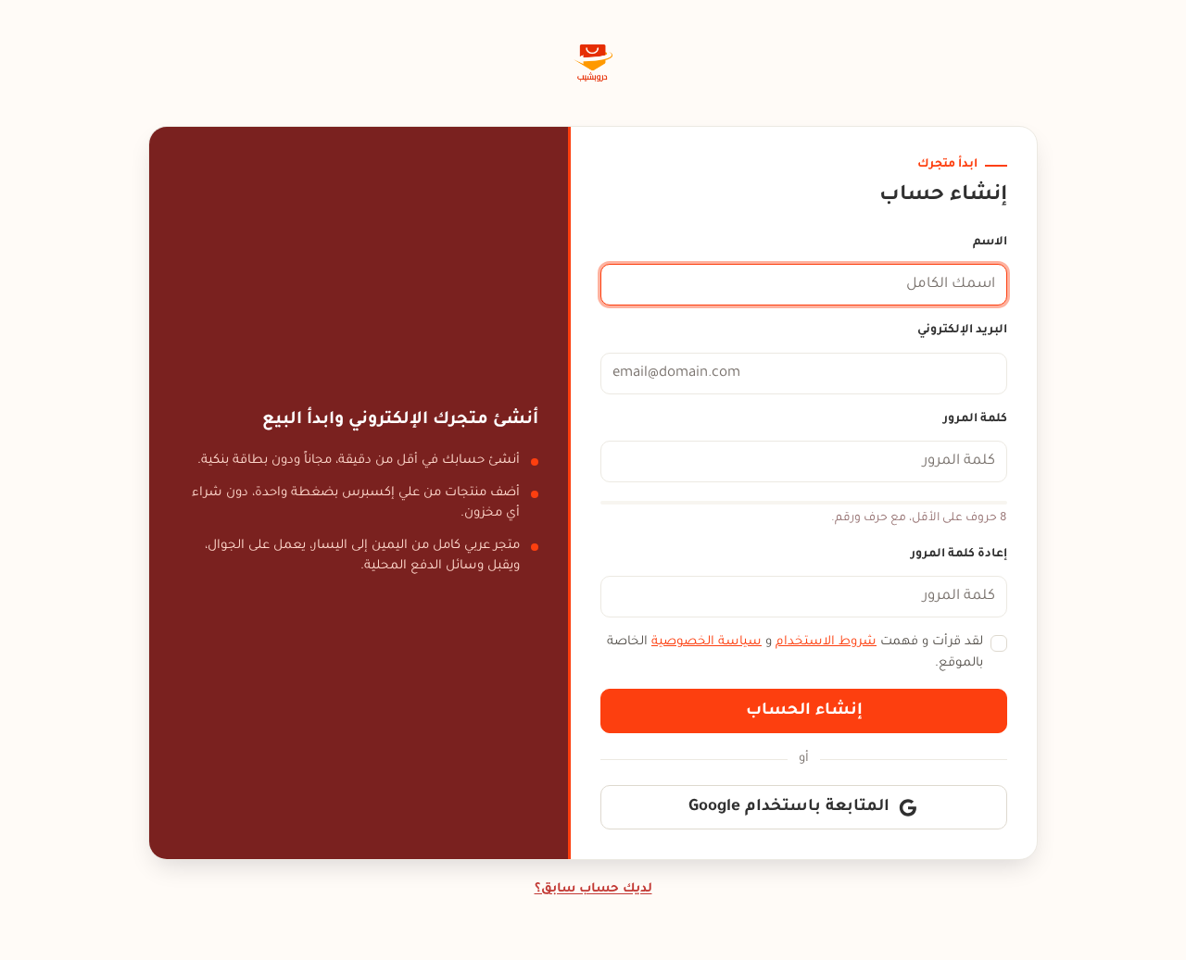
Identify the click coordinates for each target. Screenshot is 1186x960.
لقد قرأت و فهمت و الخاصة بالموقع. (795, 652)
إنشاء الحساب (804, 711)
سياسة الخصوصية (706, 642)
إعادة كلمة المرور (959, 554)
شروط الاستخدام (826, 642)
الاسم (990, 242)
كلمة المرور (975, 419)
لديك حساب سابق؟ (593, 889)
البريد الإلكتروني (962, 330)
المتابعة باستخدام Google (789, 808)
